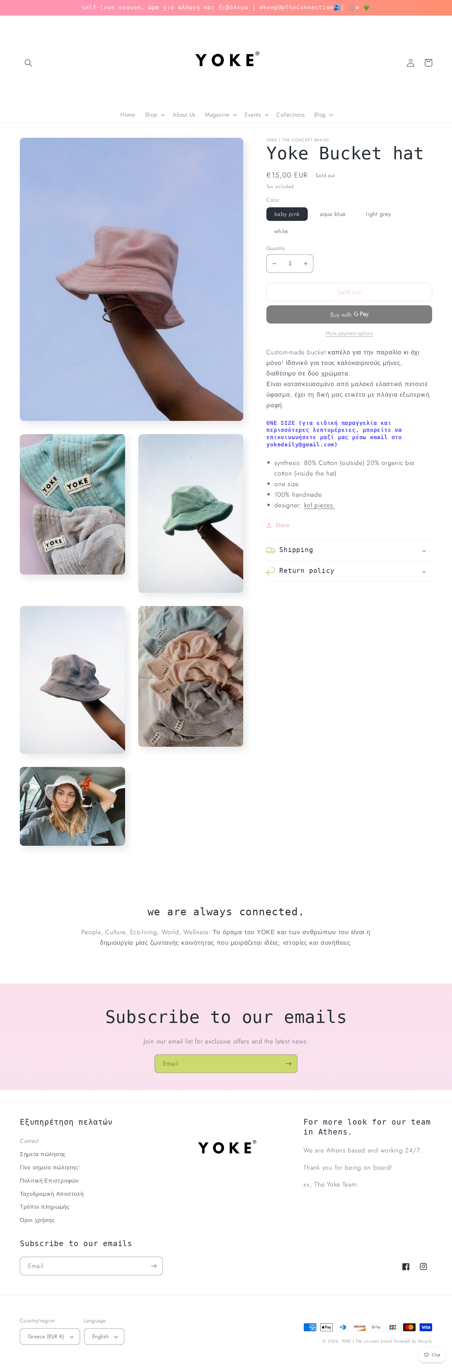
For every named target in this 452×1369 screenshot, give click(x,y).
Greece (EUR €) (46, 1336)
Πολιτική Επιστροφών (49, 1181)
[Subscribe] (288, 1063)
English (100, 1336)
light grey (378, 214)
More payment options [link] (349, 333)
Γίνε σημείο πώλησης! (50, 1167)
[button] (28, 63)
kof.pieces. (319, 505)
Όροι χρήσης (37, 1220)
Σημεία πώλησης (43, 1154)
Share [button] (283, 525)
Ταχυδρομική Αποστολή (51, 1194)
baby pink (287, 214)
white (281, 231)
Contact (29, 1141)
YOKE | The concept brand (366, 1341)
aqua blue (333, 214)
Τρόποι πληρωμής (44, 1207)
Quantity (275, 248)
